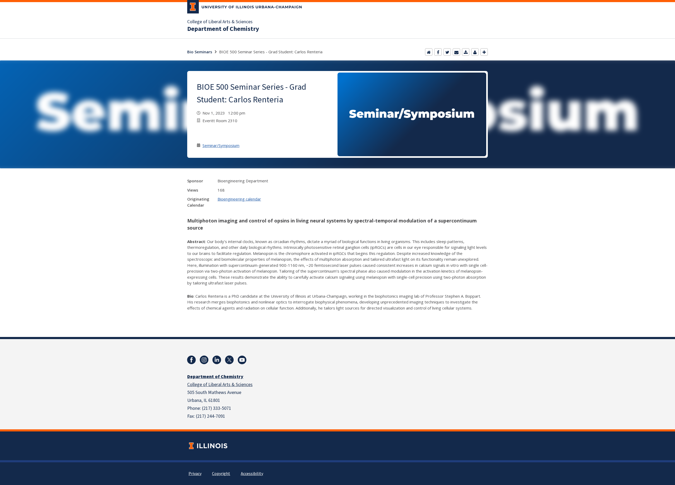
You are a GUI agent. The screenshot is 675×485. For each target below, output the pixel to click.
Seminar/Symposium (220, 145)
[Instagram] (204, 360)
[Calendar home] (428, 52)
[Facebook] (438, 52)
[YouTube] (242, 360)
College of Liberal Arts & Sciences (220, 22)
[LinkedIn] (217, 360)
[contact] (475, 52)
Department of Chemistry (223, 29)
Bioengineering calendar (239, 199)
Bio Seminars (199, 51)
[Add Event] (484, 52)
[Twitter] (447, 52)
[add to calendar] (465, 52)
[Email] (456, 52)
